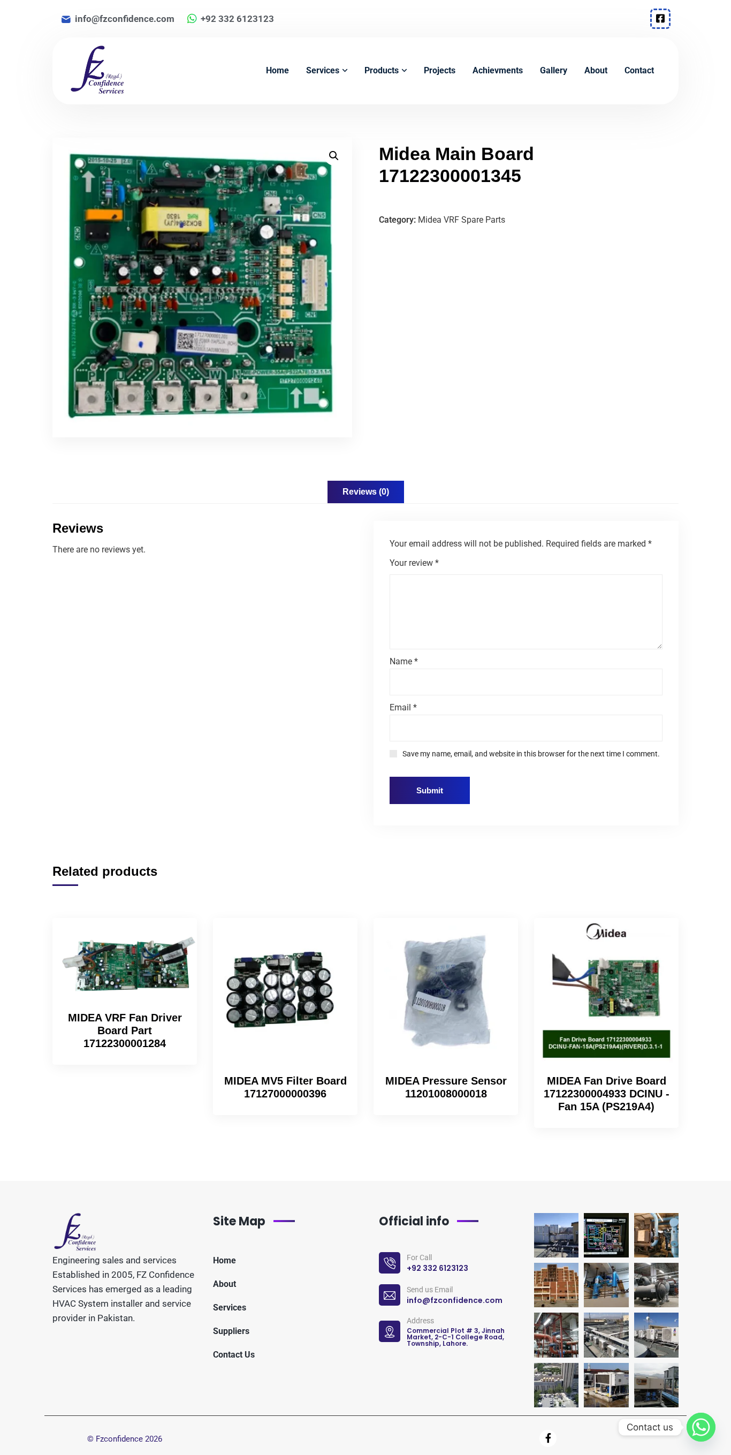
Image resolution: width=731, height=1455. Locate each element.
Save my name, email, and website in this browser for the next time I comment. (531, 753)
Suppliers (231, 1331)
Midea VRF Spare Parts (461, 220)
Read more (171, 939)
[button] (334, 155)
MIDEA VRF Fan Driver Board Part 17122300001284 (125, 1030)
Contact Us (234, 1355)
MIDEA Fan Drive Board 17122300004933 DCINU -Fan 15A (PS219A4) (606, 1093)
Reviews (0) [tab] (365, 491)
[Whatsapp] (701, 1427)
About (224, 1284)
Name (404, 661)
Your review (414, 563)
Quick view (171, 988)
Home (224, 1260)
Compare (171, 963)
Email (403, 707)
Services (229, 1307)
